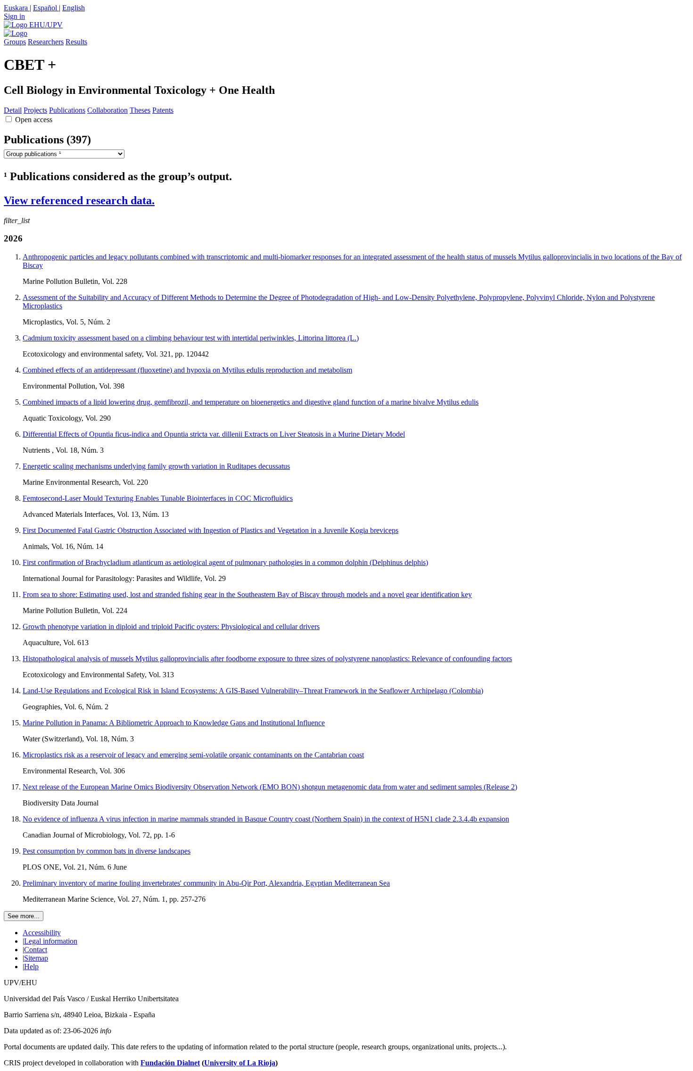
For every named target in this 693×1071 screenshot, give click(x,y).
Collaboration (107, 110)
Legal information (50, 941)
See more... (24, 916)
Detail (13, 110)
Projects (35, 110)
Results (76, 42)
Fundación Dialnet (170, 1063)
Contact (35, 950)
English (73, 8)
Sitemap (36, 958)
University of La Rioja (239, 1063)
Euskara (17, 8)
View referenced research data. (79, 200)
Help (31, 967)
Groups (15, 42)
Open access (33, 120)
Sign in (14, 16)
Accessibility (42, 933)
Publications (67, 110)
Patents (162, 110)
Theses (140, 110)
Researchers (46, 42)
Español (46, 8)
